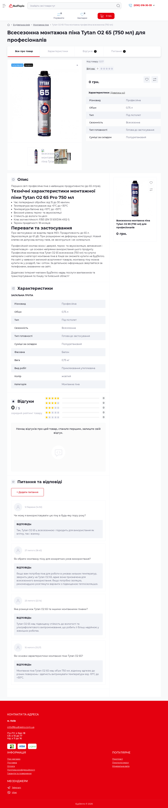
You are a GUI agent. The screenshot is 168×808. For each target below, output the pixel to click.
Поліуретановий (72, 344)
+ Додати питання (27, 492)
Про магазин (13, 759)
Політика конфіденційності (21, 770)
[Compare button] (154, 79)
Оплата (11, 766)
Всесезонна (69, 327)
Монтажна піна (41, 24)
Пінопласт (117, 759)
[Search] (118, 5)
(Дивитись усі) (117, 92)
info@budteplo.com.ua (20, 727)
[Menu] (4, 5)
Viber (14, 792)
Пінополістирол (120, 762)
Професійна (69, 303)
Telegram (16, 787)
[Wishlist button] (147, 79)
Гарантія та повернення (19, 773)
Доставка (12, 762)
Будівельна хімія (21, 24)
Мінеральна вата (120, 766)
